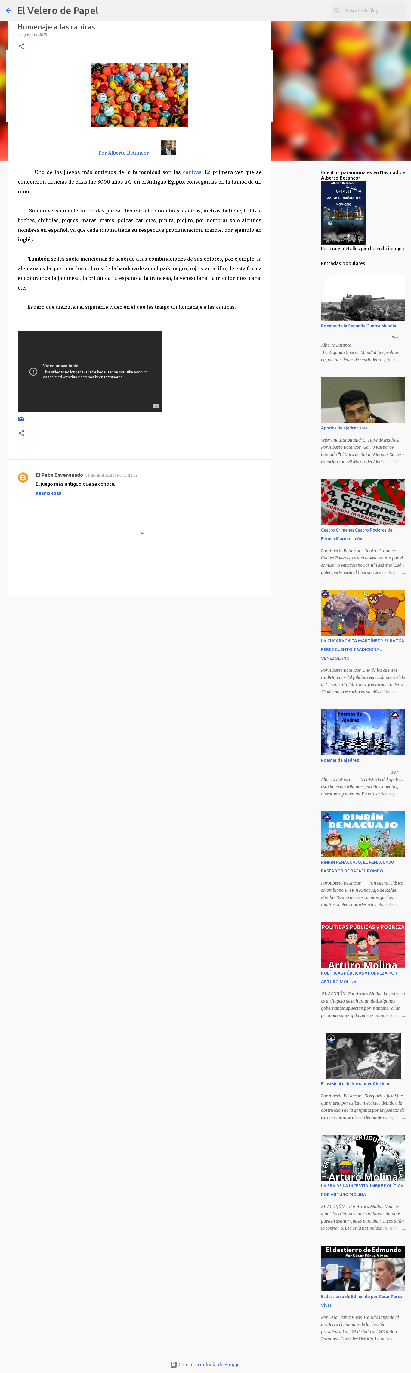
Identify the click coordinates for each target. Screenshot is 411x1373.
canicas (192, 172)
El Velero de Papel (57, 10)
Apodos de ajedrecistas (344, 428)
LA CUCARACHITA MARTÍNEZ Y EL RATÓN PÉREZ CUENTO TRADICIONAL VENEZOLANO (363, 649)
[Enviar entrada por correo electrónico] (21, 421)
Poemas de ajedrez (340, 760)
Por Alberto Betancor (123, 153)
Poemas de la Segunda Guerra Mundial (359, 326)
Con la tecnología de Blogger (209, 1364)
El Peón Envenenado (59, 475)
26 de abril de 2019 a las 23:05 (111, 475)
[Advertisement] (139, 647)
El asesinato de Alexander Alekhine (355, 1083)
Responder (49, 493)
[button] (21, 47)
